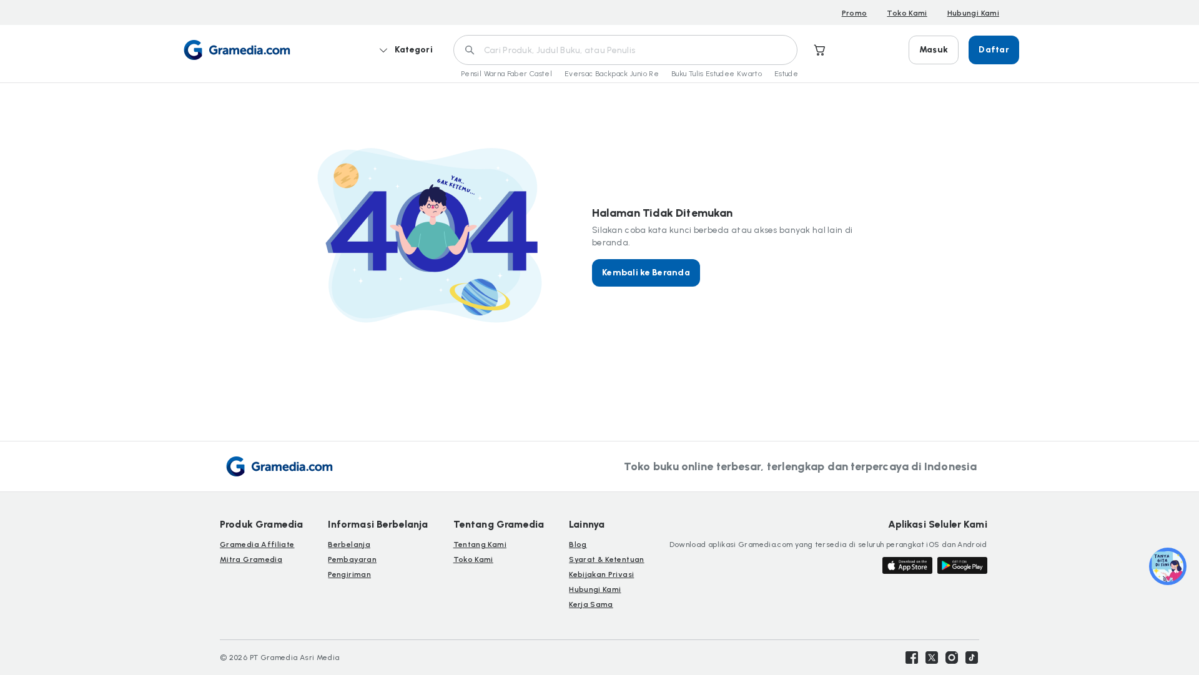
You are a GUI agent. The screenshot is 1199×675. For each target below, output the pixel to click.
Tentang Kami (479, 544)
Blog (577, 544)
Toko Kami (907, 13)
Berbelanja (349, 544)
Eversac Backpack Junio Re (612, 73)
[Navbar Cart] (819, 49)
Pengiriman (349, 574)
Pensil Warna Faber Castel (506, 73)
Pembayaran (352, 559)
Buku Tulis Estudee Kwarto (716, 73)
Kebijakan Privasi (601, 574)
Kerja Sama (591, 604)
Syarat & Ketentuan (606, 559)
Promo (854, 13)
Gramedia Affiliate (257, 544)
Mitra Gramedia (251, 559)
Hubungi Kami (973, 13)
